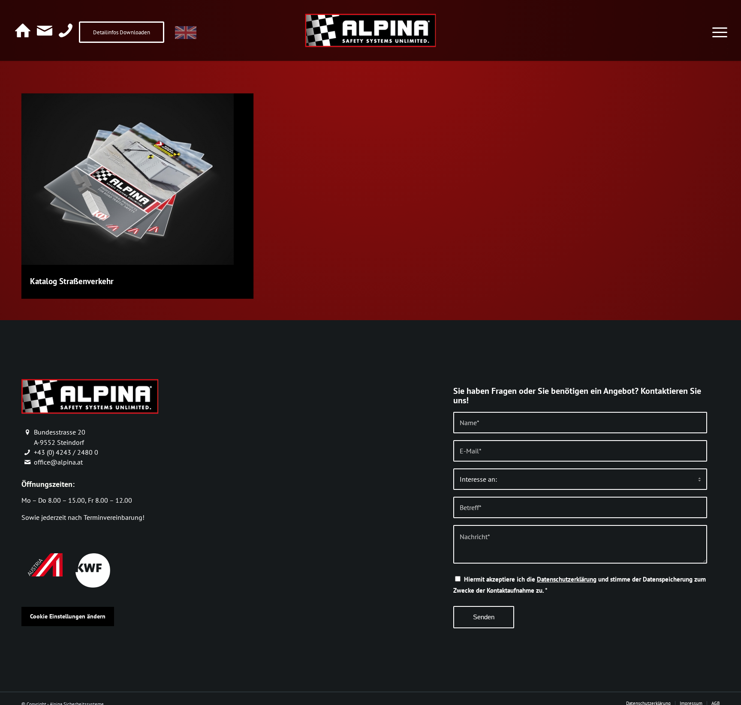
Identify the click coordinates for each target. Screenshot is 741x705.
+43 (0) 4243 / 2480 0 (66, 452)
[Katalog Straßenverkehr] (127, 262)
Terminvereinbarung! (114, 517)
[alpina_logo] (370, 30)
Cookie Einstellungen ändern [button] (67, 616)
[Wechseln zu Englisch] (186, 33)
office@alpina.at (58, 462)
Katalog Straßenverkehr (72, 281)
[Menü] (720, 27)
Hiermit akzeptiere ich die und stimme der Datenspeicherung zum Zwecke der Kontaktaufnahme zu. (579, 584)
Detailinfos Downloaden (121, 32)
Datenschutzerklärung (566, 579)
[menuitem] (720, 27)
